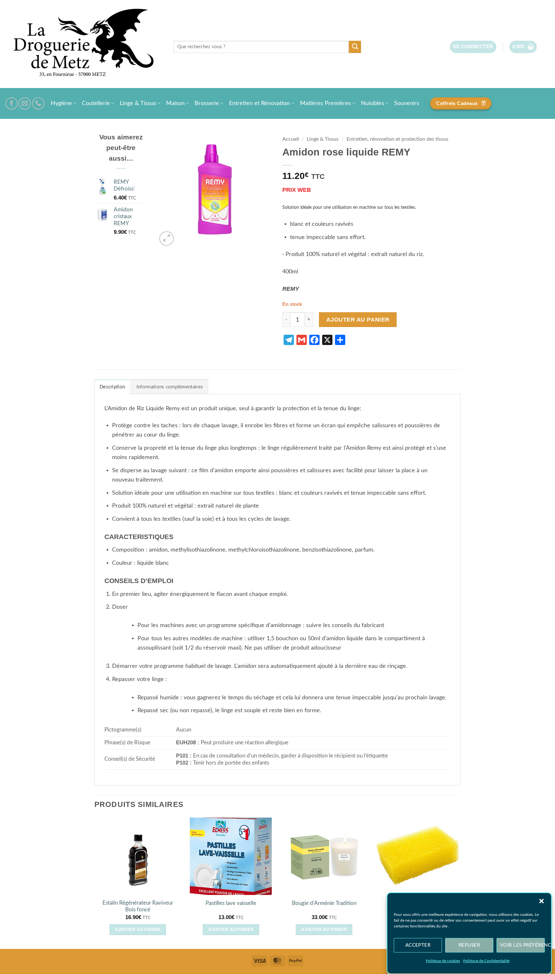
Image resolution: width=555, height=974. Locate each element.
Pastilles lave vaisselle (231, 903)
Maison (175, 103)
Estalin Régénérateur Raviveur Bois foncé (137, 906)
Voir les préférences (522, 945)
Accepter (418, 945)
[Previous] (95, 882)
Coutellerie (96, 103)
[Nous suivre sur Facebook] (11, 103)
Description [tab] (112, 387)
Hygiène (61, 103)
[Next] (460, 882)
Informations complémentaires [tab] (170, 387)
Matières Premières (325, 103)
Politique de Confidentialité (486, 961)
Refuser (469, 945)
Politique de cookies (443, 961)
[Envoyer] (355, 47)
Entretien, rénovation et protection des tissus (397, 139)
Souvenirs (406, 103)
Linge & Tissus (138, 103)
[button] (541, 901)
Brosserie (207, 103)
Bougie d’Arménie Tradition (324, 903)
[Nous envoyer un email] (25, 103)
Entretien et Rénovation (259, 103)
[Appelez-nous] (38, 103)
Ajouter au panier (358, 319)
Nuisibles (372, 103)
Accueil (290, 139)
